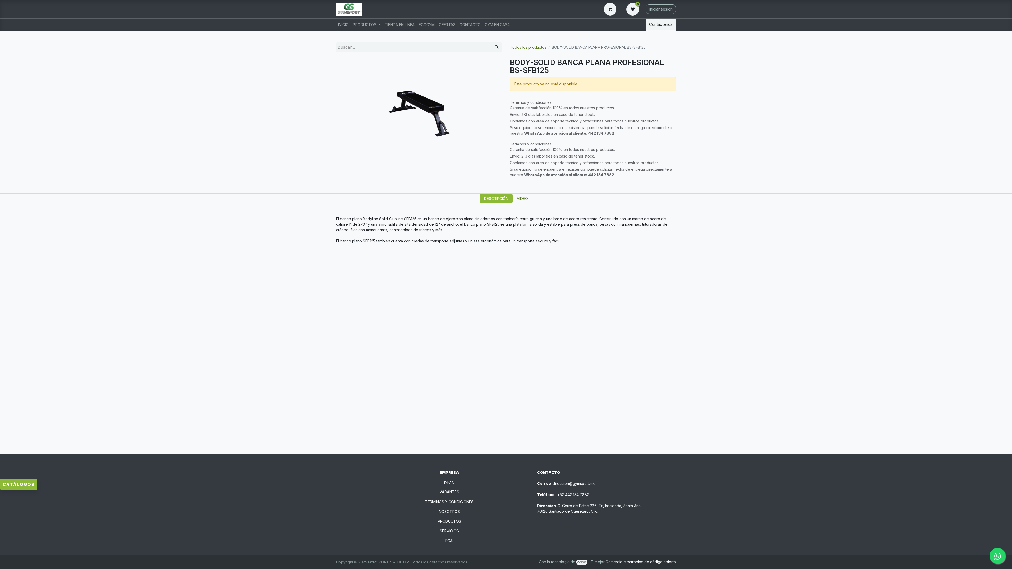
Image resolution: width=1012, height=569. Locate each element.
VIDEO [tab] (522, 198)
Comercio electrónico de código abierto (641, 562)
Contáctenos (661, 24)
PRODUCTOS (449, 521)
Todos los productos (528, 47)
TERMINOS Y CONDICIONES (449, 501)
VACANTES (449, 492)
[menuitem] (343, 25)
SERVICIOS (449, 531)
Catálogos (19, 484)
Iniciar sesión (661, 9)
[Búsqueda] (496, 47)
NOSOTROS (449, 511)
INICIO (449, 482)
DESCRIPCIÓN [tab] (496, 198)
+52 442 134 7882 (573, 494)
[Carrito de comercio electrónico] (611, 9)
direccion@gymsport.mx (574, 483)
